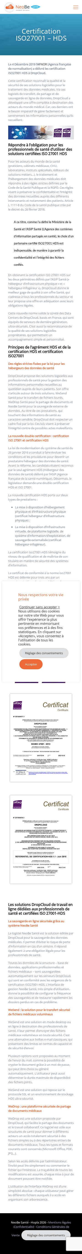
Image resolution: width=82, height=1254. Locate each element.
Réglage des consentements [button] (46, 1235)
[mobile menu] (76, 7)
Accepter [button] (31, 664)
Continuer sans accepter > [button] (39, 607)
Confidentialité (24, 1227)
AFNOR (42, 64)
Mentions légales (59, 1222)
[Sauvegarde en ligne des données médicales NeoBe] (22, 7)
